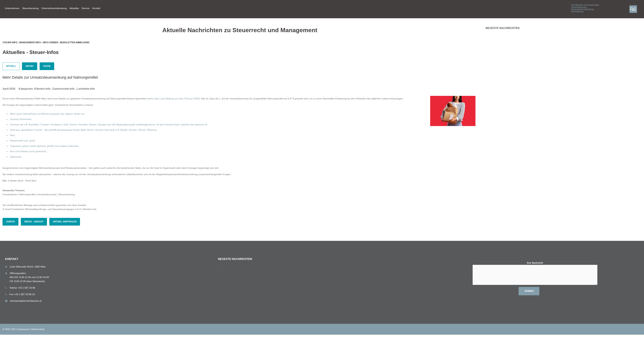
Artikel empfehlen (64, 221)
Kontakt (96, 8)
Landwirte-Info (86, 88)
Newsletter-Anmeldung (75, 42)
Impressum (23, 329)
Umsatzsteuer (10, 194)
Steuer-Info (10, 42)
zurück (10, 221)
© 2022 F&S (9, 329)
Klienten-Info (42, 88)
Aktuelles (74, 8)
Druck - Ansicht (33, 221)
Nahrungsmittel (27, 194)
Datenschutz (38, 329)
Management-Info (30, 42)
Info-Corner (50, 42)
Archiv (29, 66)
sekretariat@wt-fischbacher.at (25, 300)
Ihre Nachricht (535, 262)
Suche (47, 66)
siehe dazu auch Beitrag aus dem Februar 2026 (173, 98)
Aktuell (11, 66)
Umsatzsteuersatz (47, 194)
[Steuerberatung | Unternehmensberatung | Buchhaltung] (635, 9)
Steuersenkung (67, 194)
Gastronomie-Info (63, 88)
